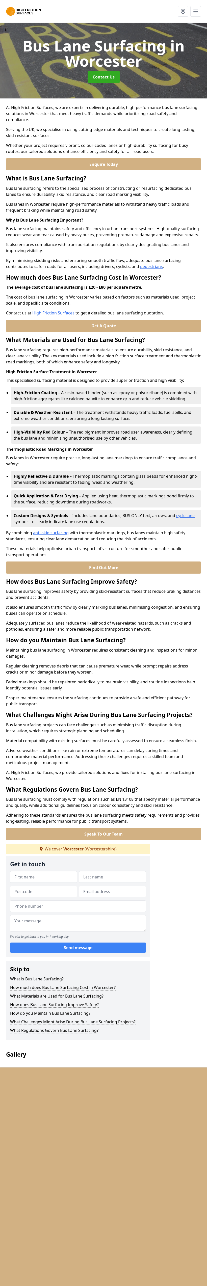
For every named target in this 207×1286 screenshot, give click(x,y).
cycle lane (185, 515)
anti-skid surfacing (51, 532)
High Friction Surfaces (53, 313)
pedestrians (151, 266)
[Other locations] (183, 11)
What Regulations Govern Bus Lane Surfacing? (54, 1030)
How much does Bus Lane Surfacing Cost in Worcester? (63, 987)
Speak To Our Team (103, 834)
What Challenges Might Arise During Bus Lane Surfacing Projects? (73, 1022)
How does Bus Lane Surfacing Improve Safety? (54, 1004)
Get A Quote (103, 326)
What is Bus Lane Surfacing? (37, 979)
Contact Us (104, 77)
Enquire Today (103, 164)
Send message (78, 947)
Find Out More (103, 567)
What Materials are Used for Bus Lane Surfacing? (57, 996)
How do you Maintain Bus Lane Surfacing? (50, 1013)
